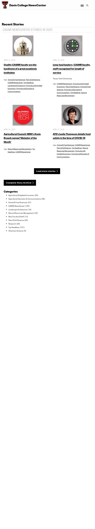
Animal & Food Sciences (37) (19, 202)
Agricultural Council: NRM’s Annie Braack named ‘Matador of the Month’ (22, 137)
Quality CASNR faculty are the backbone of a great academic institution (20, 68)
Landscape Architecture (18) (19, 209)
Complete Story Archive (18, 183)
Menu (81, 4)
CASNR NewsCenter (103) (19, 205)
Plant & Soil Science (33, 79)
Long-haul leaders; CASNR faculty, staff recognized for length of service (72, 68)
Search (87, 4)
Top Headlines (28, 82)
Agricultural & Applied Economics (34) (23, 195)
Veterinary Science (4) (17, 230)
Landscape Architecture (16, 85)
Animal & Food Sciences (16, 79)
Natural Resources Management (20, 148)
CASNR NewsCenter (15, 82)
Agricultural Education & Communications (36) (26, 198)
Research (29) (14, 223)
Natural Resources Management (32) (23, 212)
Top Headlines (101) (16, 227)
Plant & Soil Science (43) (18, 220)
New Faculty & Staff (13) (18, 216)
